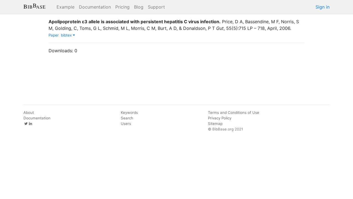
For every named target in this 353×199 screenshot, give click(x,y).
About (28, 112)
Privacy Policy (219, 118)
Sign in (322, 7)
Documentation (95, 7)
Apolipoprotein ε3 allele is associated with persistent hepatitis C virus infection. (135, 21)
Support (156, 7)
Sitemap (215, 123)
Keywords (129, 112)
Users (126, 123)
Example (65, 7)
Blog (138, 7)
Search (127, 118)
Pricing (122, 7)
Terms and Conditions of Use (233, 112)
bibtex (67, 35)
